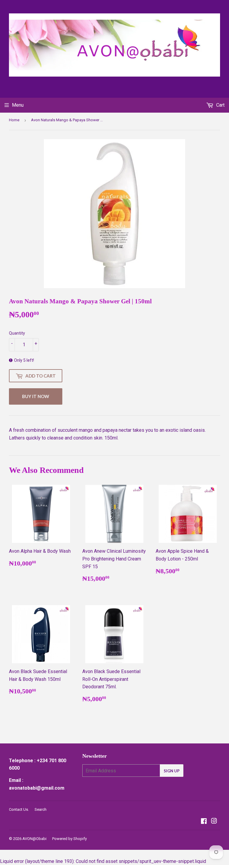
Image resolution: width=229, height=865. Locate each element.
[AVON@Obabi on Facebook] (204, 821)
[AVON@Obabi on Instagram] (214, 821)
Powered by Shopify (69, 838)
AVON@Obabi (34, 838)
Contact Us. (19, 809)
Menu (18, 105)
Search (41, 809)
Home (14, 120)
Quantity (17, 333)
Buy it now (35, 396)
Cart (220, 105)
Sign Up (172, 770)
